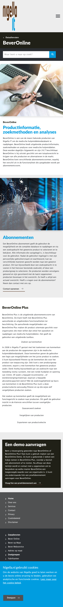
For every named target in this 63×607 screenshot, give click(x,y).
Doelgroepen (14, 555)
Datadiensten (12, 37)
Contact (11, 510)
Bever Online (13, 539)
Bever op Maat (14, 543)
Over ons (12, 502)
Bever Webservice (16, 547)
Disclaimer (13, 522)
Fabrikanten (13, 559)
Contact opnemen (11, 288)
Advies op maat (15, 551)
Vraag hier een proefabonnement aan (20, 483)
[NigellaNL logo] (10, 16)
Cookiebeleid (14, 518)
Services (12, 506)
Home (10, 498)
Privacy (11, 514)
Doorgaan (11, 598)
